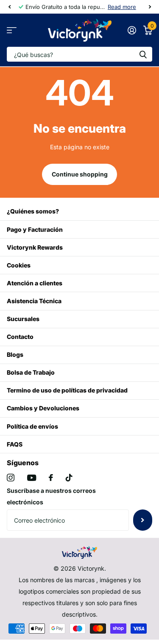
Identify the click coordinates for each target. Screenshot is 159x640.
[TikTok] (69, 477)
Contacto (20, 336)
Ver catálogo (12, 30)
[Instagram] (10, 477)
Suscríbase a (142, 520)
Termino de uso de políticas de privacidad (67, 390)
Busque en (143, 54)
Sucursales (23, 318)
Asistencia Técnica (34, 300)
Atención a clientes (34, 283)
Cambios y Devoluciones (43, 408)
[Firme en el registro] (131, 30)
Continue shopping (80, 174)
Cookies (19, 265)
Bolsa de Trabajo (31, 372)
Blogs (15, 354)
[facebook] (51, 477)
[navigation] (9, 7)
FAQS (14, 444)
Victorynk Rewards (35, 247)
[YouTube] (31, 478)
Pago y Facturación (35, 229)
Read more (122, 6)
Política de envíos (32, 426)
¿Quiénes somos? (33, 211)
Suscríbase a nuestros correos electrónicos (51, 496)
